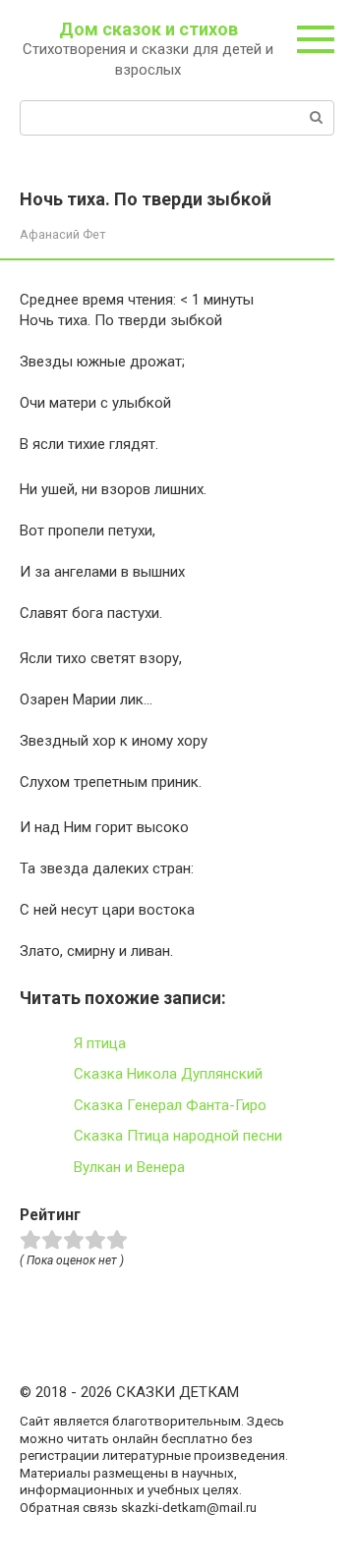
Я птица (100, 1043)
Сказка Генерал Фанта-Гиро (170, 1105)
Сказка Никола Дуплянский (168, 1074)
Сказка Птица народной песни (178, 1136)
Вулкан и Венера (129, 1167)
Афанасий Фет (62, 234)
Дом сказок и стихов (148, 29)
